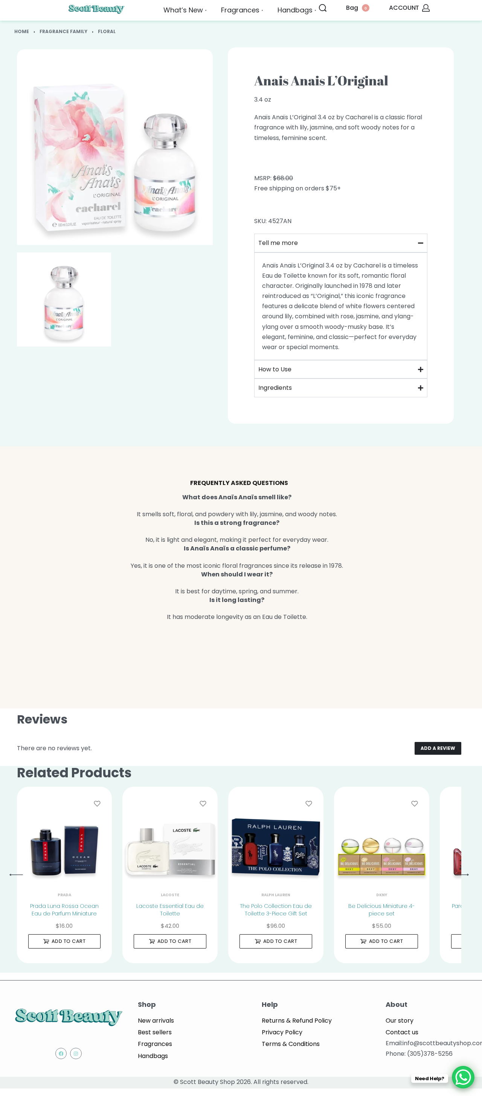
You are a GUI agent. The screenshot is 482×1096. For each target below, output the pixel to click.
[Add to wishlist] (97, 803)
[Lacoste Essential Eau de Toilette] (170, 834)
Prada (64, 895)
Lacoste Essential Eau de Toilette (170, 909)
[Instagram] (76, 1054)
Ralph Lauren (275, 895)
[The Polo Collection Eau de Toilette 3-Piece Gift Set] (275, 834)
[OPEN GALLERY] (115, 147)
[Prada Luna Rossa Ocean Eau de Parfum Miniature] (64, 834)
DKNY (381, 895)
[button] (64, 941)
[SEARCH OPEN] (323, 8)
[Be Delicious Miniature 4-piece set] (381, 834)
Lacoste (170, 895)
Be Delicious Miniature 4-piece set (381, 909)
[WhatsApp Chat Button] (463, 1077)
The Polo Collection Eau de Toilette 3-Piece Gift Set (276, 909)
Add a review (438, 748)
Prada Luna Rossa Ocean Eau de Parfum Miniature (64, 909)
